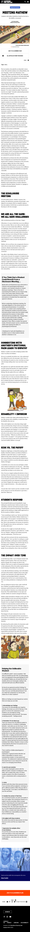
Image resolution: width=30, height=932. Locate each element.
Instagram (12, 901)
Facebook (4, 917)
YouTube (10, 917)
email (7, 901)
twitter (15, 901)
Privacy (9, 922)
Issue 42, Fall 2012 (15, 22)
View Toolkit (4, 878)
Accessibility (24, 922)
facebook (10, 901)
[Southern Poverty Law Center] (2, 2)
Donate (7, 911)
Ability (5, 64)
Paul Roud (15, 21)
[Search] (25, 1)
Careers (16, 922)
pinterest (26, 902)
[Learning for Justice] (8, 2)
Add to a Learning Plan (15, 51)
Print (25, 60)
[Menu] (28, 1)
